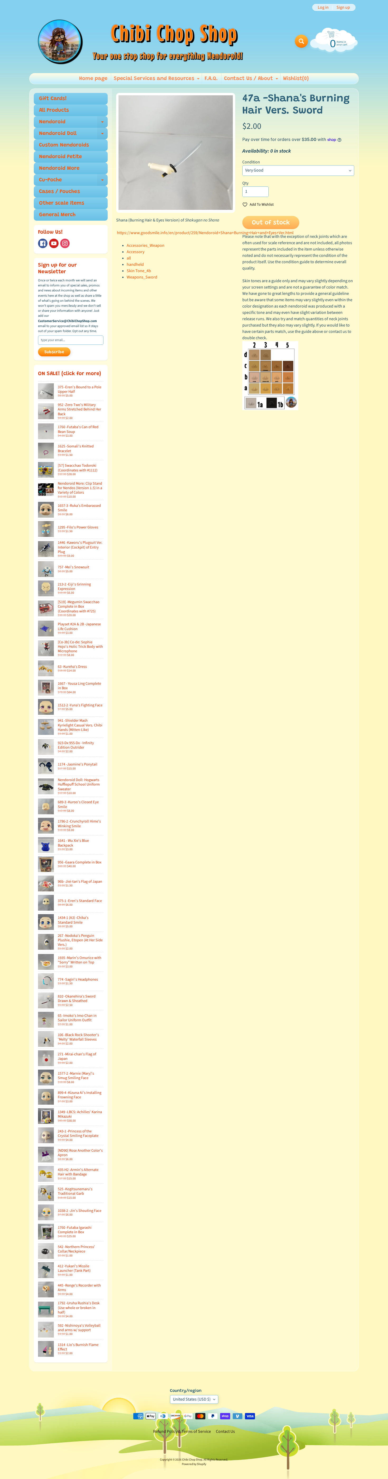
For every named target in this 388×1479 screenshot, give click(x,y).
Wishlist (296, 78)
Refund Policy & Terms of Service (182, 1431)
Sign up (343, 7)
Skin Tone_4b (139, 271)
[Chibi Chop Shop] (139, 41)
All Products (54, 110)
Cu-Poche (73, 181)
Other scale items (61, 203)
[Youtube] (54, 243)
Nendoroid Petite (60, 156)
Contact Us (225, 1431)
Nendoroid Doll (73, 135)
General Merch (57, 215)
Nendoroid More (59, 168)
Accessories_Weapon (145, 245)
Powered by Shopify (194, 1464)
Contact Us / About (252, 80)
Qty (245, 183)
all (129, 258)
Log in (323, 7)
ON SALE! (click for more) (69, 373)
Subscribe (54, 352)
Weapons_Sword (142, 277)
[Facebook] (43, 243)
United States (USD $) (192, 1399)
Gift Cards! (53, 98)
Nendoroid (73, 123)
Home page (93, 78)
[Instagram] (65, 243)
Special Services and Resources (157, 80)
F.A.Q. (211, 78)
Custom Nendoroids (64, 145)
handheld (135, 264)
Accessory (135, 252)
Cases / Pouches (59, 191)
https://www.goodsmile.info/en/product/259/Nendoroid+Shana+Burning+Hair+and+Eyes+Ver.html (205, 233)
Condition (251, 162)
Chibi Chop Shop (192, 1460)
